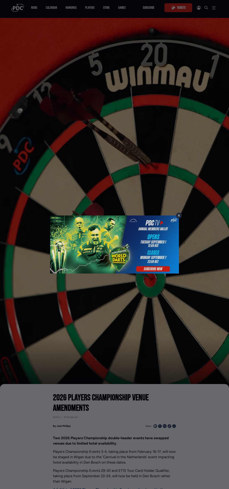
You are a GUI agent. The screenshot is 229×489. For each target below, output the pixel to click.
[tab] (178, 215)
